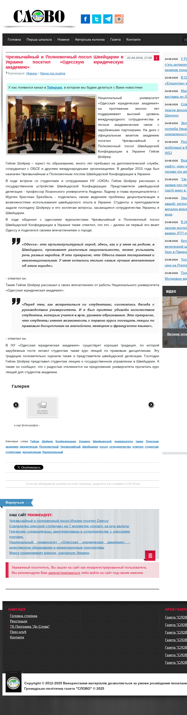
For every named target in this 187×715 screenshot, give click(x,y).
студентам (152, 446)
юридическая (28, 446)
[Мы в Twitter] (97, 19)
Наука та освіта (52, 73)
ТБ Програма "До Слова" (30, 626)
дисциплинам (31, 452)
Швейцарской (102, 441)
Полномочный (49, 446)
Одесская (152, 441)
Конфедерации (66, 441)
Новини (63, 39)
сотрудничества (120, 446)
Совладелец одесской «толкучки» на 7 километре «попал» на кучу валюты (69, 526)
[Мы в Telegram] (108, 19)
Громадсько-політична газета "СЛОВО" (39, 16)
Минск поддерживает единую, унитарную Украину (49, 553)
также (139, 441)
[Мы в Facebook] (86, 19)
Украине (84, 441)
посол (104, 446)
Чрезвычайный (70, 446)
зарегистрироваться (64, 573)
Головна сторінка (23, 616)
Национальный (52, 452)
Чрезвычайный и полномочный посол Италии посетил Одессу (59, 521)
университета (123, 441)
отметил (137, 446)
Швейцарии (90, 446)
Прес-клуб (18, 632)
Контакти (133, 39)
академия (12, 446)
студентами (13, 452)
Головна (14, 39)
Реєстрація (18, 621)
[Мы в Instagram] (120, 19)
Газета (115, 39)
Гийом (34, 441)
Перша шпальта (39, 39)
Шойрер (47, 441)
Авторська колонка (90, 39)
